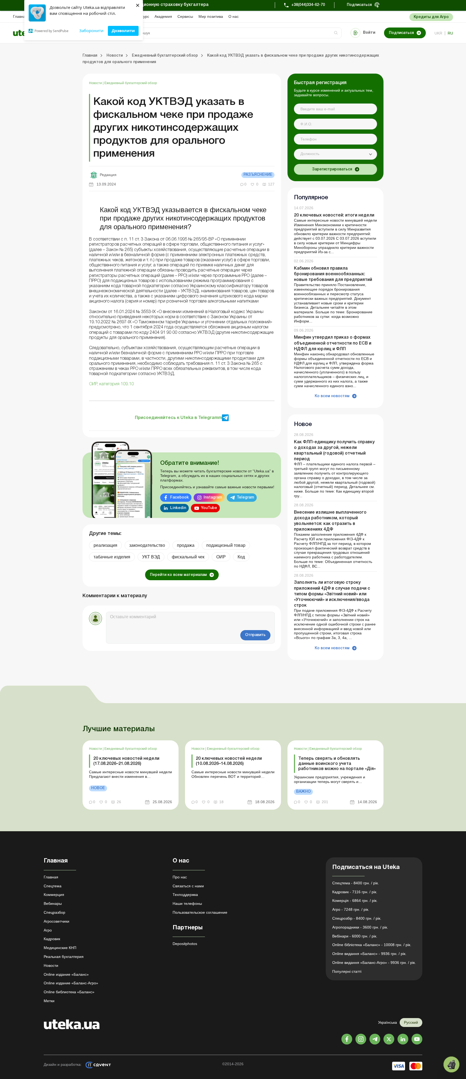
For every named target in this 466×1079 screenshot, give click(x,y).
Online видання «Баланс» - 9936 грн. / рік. (369, 953)
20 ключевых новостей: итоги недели (334, 215)
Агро (48, 930)
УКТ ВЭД (151, 557)
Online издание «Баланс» (66, 974)
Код (241, 557)
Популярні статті (346, 971)
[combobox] (335, 154)
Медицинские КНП (60, 948)
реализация (105, 545)
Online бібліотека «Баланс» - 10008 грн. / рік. (371, 945)
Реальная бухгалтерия (64, 956)
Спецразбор (54, 912)
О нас (233, 16)
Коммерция (54, 894)
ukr (438, 33)
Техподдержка (185, 894)
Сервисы (185, 16)
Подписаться (359, 5)
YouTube (209, 508)
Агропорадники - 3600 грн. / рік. (360, 927)
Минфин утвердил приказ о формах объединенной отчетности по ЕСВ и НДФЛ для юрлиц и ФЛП (332, 343)
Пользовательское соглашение (200, 912)
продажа (185, 545)
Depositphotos (185, 943)
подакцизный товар (225, 545)
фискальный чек (188, 557)
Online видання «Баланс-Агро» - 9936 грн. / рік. (374, 962)
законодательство (147, 545)
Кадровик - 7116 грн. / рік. (354, 892)
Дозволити (123, 30)
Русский (411, 1022)
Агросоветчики (56, 921)
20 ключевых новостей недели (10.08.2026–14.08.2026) (229, 761)
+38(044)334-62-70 (308, 5)
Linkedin (178, 508)
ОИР (221, 557)
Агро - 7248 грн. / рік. (350, 909)
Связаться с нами (188, 886)
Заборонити (91, 30)
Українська (387, 1022)
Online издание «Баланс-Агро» (71, 983)
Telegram (245, 497)
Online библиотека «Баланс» (69, 992)
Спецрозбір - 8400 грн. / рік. (356, 918)
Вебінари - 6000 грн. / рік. (354, 936)
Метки (49, 1001)
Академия (163, 16)
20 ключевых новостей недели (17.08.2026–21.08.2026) (126, 761)
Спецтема (52, 886)
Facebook (179, 497)
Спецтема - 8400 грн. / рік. (355, 883)
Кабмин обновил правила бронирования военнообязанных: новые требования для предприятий (333, 274)
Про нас (180, 877)
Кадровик (52, 939)
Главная (20, 16)
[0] (451, 1064)
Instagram (213, 497)
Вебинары (53, 903)
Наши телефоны (187, 903)
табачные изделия (112, 557)
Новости (96, 83)
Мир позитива (210, 16)
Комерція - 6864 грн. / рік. (355, 900)
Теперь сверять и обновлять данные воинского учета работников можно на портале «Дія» (337, 764)
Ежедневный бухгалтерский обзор (130, 83)
